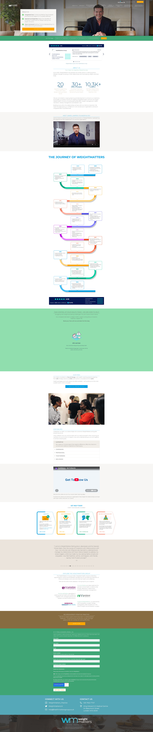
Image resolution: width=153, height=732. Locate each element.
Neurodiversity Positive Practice (128, 6)
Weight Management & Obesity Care (91, 6)
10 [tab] (77, 566)
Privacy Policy (76, 724)
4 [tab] (66, 566)
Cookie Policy (83, 724)
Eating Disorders (110, 6)
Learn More (76, 623)
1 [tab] (61, 566)
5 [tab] (68, 566)
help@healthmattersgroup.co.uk (61, 710)
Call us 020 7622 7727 (130, 1)
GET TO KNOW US (82, 38)
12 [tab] (81, 566)
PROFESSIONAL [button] (60, 452)
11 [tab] (79, 566)
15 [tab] (86, 566)
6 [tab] (70, 566)
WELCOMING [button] (59, 459)
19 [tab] (93, 566)
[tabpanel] (76, 553)
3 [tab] (64, 566)
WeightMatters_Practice (58, 703)
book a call (46, 528)
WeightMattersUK (56, 706)
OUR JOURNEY (73, 38)
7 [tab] (72, 566)
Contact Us (140, 1)
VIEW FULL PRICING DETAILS (76, 386)
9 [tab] (75, 566)
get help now (38, 29)
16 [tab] (88, 566)
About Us (74, 5)
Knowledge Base (119, 6)
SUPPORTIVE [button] (59, 442)
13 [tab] (82, 566)
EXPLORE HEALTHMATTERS (93, 38)
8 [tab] (73, 566)
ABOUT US (58, 38)
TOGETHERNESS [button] (60, 456)
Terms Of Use (69, 724)
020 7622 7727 (46, 527)
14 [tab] (84, 566)
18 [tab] (91, 566)
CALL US (104, 38)
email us (50, 527)
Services (81, 5)
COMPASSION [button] (59, 449)
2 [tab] (63, 566)
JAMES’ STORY (65, 38)
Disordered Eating (102, 6)
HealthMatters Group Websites (139, 6)
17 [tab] (89, 566)
